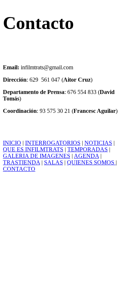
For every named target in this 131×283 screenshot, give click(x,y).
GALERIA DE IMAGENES (36, 156)
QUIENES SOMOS (91, 162)
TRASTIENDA (21, 162)
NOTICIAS (98, 143)
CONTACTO (19, 169)
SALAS (53, 162)
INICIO (12, 143)
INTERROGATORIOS (52, 143)
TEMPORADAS (87, 149)
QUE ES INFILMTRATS (33, 149)
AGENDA (86, 156)
